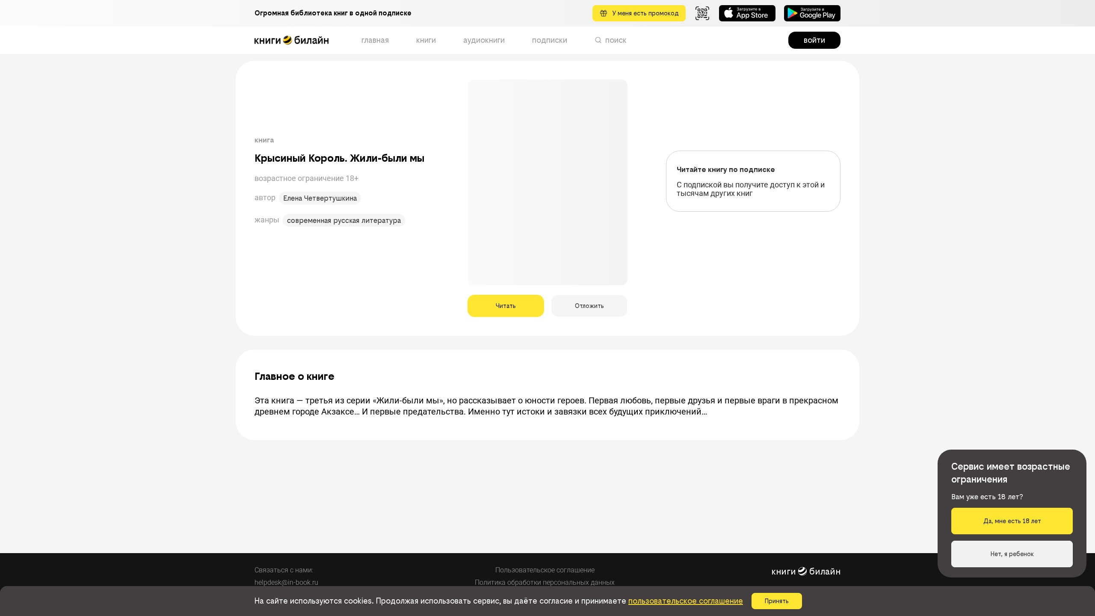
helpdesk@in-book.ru (286, 582)
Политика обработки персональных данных (545, 582)
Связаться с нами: (284, 570)
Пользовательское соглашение (545, 570)
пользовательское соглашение (685, 600)
